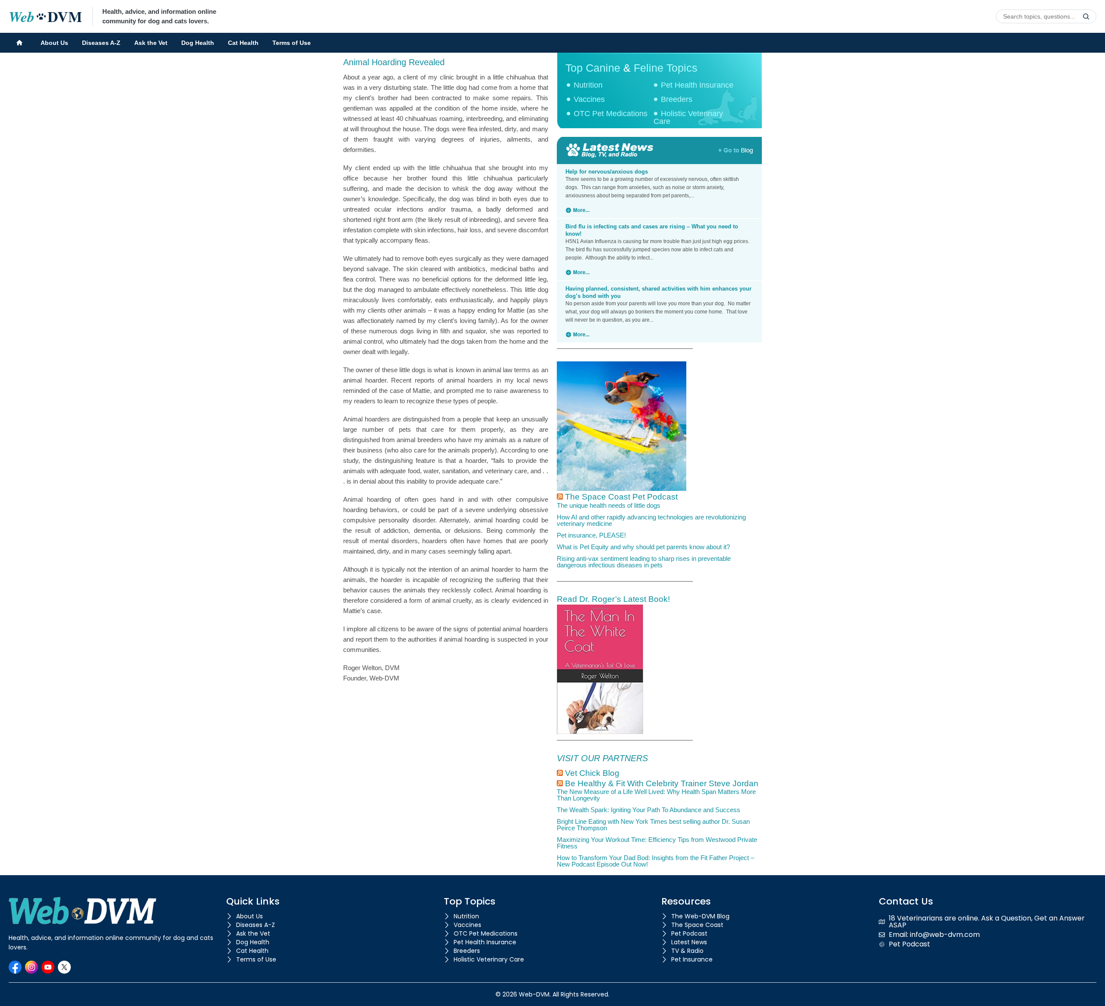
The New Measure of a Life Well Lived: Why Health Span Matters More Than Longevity (656, 795)
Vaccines (589, 99)
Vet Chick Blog (592, 773)
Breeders (676, 99)
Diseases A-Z (101, 42)
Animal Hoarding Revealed (394, 62)
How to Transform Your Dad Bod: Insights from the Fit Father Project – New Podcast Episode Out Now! (655, 861)
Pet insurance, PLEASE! (591, 535)
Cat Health (243, 42)
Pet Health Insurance (697, 85)
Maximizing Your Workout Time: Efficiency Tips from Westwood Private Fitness (657, 843)
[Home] (19, 43)
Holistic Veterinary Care (688, 117)
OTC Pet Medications (610, 113)
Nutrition (588, 85)
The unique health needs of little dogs (608, 505)
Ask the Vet (150, 42)
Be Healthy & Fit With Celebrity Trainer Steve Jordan (661, 783)
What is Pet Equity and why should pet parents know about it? (643, 546)
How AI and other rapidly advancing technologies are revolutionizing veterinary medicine (651, 520)
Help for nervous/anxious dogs (606, 171)
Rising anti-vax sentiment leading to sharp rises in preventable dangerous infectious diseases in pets (644, 562)
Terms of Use (291, 42)
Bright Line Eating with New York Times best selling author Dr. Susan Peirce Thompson (653, 825)
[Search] (1086, 16)
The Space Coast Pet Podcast (621, 496)
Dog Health (197, 42)
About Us (54, 42)
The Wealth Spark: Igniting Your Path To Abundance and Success (648, 809)
